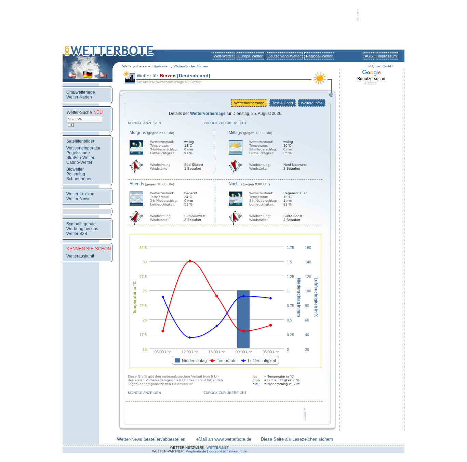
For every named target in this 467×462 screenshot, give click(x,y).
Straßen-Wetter (80, 157)
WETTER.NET (217, 447)
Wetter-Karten (79, 97)
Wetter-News (78, 198)
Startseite (160, 66)
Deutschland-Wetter (284, 56)
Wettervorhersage (249, 103)
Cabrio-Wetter (79, 162)
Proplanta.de (196, 451)
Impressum (387, 56)
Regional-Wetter (319, 56)
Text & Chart (282, 103)
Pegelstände (78, 152)
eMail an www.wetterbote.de (223, 439)
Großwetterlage (80, 92)
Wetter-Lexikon (80, 194)
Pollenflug (75, 174)
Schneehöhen (79, 178)
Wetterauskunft (80, 256)
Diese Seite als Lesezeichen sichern (297, 439)
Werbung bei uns (82, 228)
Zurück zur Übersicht (225, 123)
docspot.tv (217, 451)
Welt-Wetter (223, 56)
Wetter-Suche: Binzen (191, 66)
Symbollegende (81, 224)
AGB (369, 56)
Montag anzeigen (144, 123)
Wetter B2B (76, 233)
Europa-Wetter (250, 56)
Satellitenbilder (80, 141)
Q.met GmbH (382, 66)
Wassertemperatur (83, 148)
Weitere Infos (312, 103)
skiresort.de (238, 451)
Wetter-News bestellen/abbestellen (151, 439)
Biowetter (75, 169)
